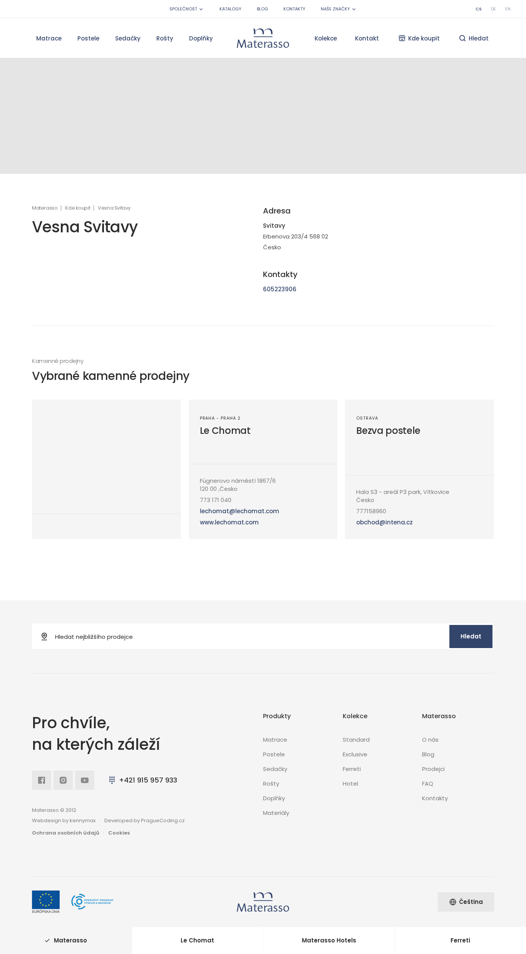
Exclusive (355, 754)
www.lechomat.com (229, 522)
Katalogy (230, 9)
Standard (356, 740)
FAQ (427, 783)
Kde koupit (77, 208)
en (508, 9)
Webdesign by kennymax (63, 820)
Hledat (471, 636)
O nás (430, 740)
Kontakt (367, 38)
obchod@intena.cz (384, 522)
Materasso (44, 208)
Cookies (119, 832)
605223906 (280, 289)
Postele (88, 38)
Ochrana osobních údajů (65, 832)
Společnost (183, 9)
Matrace (49, 38)
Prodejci (433, 769)
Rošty (164, 38)
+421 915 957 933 (148, 780)
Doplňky (201, 38)
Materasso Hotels (329, 940)
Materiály (276, 813)
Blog (262, 9)
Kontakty (294, 9)
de (493, 9)
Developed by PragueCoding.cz (144, 820)
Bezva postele (388, 430)
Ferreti (352, 769)
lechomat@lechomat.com (239, 511)
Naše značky (335, 9)
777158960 (371, 511)
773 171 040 (215, 500)
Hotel (350, 783)
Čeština (471, 902)
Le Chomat (225, 430)
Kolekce (326, 38)
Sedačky (128, 38)
